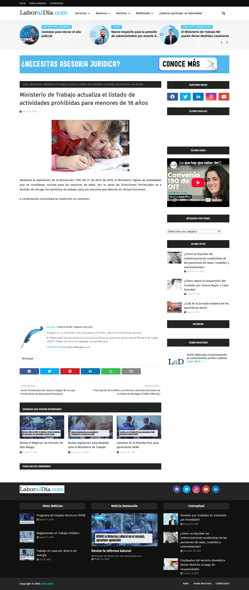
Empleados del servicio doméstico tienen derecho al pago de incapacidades (202, 565)
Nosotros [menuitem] (101, 13)
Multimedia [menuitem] (143, 13)
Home (186, 583)
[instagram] (211, 97)
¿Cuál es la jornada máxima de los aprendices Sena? (206, 306)
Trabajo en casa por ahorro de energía (57, 553)
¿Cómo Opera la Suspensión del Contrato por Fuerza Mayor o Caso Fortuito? (206, 285)
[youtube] (223, 97)
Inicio (22, 3)
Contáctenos (56, 3)
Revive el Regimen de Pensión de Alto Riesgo (41, 445)
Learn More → (195, 361)
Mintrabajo (36, 84)
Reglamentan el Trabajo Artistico (58, 533)
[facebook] (172, 97)
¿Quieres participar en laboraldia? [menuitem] (181, 13)
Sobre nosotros (37, 3)
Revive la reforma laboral (111, 551)
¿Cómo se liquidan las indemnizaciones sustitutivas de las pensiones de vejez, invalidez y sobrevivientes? (206, 260)
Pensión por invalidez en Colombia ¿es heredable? (203, 518)
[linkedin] (198, 97)
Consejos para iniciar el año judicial (61, 34)
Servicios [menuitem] (81, 13)
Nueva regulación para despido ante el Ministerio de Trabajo (88, 445)
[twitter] (185, 97)
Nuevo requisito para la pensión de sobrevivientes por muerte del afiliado (135, 34)
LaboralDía (46, 583)
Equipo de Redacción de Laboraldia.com (118, 556)
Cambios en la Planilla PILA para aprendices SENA (138, 445)
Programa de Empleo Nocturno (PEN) (61, 515)
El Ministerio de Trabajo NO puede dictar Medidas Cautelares (205, 34)
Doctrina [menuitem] (121, 13)
